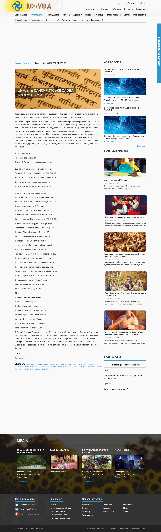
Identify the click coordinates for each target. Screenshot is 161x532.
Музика (62, 472)
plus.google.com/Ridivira (29, 514)
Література (99, 15)
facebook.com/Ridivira (28, 504)
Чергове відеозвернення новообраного (122, 365)
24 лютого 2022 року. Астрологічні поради (121, 109)
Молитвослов (114, 15)
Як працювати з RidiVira (59, 515)
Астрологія (92, 9)
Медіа (88, 15)
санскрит (21, 358)
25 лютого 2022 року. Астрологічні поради (121, 71)
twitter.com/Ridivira (28, 509)
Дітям (127, 15)
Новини (105, 9)
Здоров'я (77, 15)
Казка (106, 370)
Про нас (53, 504)
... (122, 189)
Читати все (141, 146)
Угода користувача (57, 511)
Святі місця (66, 20)
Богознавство (22, 15)
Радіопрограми (98, 472)
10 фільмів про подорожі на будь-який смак (30, 451)
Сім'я (103, 20)
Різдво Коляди (21, 20)
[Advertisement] (80, 40)
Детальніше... (23, 481)
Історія (66, 15)
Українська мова (36, 20)
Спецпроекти (139, 15)
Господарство (54, 15)
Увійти (141, 3)
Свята (75, 20)
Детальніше (109, 103)
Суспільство (37, 15)
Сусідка (107, 383)
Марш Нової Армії (123, 450)
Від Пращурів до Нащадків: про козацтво (95, 451)
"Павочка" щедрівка (59, 450)
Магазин (140, 9)
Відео (29, 472)
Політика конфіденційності (60, 508)
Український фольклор (90, 20)
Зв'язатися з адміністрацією (61, 518)
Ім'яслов (116, 9)
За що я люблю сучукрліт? (116, 389)
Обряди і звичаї (52, 20)
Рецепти (128, 9)
